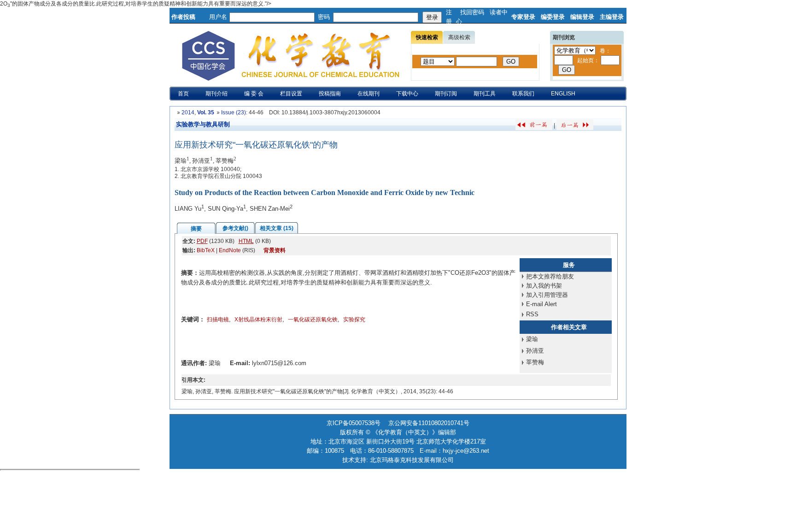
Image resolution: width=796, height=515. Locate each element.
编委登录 (553, 16)
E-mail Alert (541, 304)
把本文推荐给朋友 (550, 276)
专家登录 (523, 16)
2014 (187, 112)
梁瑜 (532, 339)
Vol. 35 (205, 112)
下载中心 (407, 93)
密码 (324, 16)
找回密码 (472, 12)
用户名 (218, 16)
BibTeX (206, 250)
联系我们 (523, 93)
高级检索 (459, 37)
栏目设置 (291, 93)
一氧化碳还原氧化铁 (313, 319)
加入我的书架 (544, 285)
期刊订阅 (446, 93)
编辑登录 (582, 16)
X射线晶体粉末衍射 (258, 319)
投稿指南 (330, 93)
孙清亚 (535, 350)
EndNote (230, 250)
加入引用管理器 (547, 294)
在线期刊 (368, 93)
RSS (532, 314)
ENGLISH (563, 93)
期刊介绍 (216, 93)
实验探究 (354, 319)
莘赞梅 (535, 362)
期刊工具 (485, 93)
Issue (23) (233, 112)
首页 (183, 93)
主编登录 (612, 16)
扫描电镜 (218, 319)
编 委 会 (253, 93)
